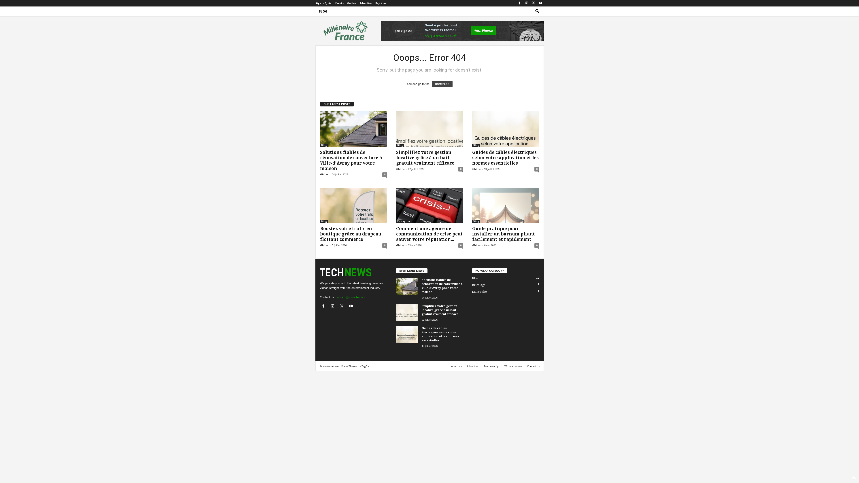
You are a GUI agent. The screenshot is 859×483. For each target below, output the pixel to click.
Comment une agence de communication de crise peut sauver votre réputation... (429, 234)
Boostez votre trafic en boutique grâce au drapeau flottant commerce (350, 234)
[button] (537, 11)
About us (456, 366)
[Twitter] (533, 3)
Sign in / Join (323, 3)
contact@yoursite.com (350, 297)
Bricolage (478, 285)
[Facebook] (519, 3)
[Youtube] (540, 3)
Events (339, 3)
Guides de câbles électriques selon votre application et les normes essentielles (505, 158)
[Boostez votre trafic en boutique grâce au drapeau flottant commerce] (353, 205)
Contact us (533, 366)
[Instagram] (526, 3)
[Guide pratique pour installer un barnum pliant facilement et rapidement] (505, 205)
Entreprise (403, 221)
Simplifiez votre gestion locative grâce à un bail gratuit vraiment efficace (425, 158)
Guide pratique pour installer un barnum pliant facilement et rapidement (503, 234)
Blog (323, 11)
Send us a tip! (491, 366)
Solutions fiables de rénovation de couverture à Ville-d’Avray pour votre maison (351, 160)
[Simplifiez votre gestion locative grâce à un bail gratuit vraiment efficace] (429, 129)
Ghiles (324, 174)
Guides (351, 3)
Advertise (366, 3)
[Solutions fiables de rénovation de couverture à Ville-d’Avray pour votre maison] (353, 129)
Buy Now (380, 3)
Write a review (513, 366)
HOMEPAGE (442, 84)
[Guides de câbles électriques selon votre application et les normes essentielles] (505, 129)
